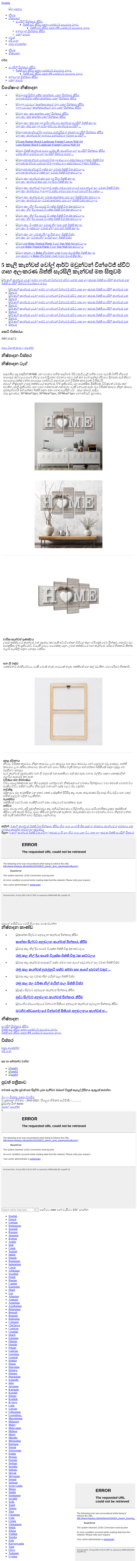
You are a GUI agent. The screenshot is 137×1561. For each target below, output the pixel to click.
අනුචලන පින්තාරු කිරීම (30, 31)
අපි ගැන (14, 40)
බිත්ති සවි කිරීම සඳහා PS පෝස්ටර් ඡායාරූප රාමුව (60, 27)
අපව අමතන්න (18, 43)
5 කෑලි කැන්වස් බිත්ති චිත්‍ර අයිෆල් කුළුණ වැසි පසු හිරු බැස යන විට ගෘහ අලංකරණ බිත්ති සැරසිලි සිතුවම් (71, 832)
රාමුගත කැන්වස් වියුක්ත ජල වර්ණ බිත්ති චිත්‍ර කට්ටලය (49, 172)
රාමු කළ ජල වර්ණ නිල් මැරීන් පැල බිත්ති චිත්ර (44, 237)
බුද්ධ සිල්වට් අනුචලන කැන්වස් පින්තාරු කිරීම (49, 997)
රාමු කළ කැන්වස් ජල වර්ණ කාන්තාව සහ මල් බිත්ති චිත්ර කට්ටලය (56, 200)
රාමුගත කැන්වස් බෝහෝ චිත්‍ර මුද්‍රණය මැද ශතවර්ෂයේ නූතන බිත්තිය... (58, 163)
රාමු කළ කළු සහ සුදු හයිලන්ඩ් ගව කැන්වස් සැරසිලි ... (48, 126)
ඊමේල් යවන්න (10, 1106)
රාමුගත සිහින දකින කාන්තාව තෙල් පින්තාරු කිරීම (46, 98)
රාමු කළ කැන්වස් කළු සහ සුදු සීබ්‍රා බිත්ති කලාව (44, 181)
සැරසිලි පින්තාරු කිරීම (29, 21)
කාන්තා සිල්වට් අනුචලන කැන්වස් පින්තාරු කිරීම (51, 942)
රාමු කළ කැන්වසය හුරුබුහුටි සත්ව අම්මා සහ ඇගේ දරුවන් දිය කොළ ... (59, 191)
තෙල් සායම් (23, 34)
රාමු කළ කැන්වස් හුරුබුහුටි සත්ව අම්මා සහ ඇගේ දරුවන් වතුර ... (63, 969)
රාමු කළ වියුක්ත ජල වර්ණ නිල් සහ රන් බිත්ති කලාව (47, 228)
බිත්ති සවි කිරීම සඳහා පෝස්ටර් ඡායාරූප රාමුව (51, 24)
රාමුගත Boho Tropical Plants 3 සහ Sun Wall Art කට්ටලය (49, 246)
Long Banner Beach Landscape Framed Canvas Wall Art (48, 144)
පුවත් (12, 37)
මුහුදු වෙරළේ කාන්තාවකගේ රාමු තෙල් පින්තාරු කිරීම (48, 107)
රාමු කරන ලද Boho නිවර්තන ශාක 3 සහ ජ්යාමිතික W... (49, 256)
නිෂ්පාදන (14, 18)
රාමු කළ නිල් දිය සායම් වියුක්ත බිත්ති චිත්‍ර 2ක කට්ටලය (49, 209)
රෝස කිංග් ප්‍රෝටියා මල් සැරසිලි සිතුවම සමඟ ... (45, 154)
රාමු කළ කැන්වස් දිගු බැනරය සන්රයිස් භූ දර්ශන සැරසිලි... (51, 135)
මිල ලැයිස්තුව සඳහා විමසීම (18, 1097)
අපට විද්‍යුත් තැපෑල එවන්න (17, 347)
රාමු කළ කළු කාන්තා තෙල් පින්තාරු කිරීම (41, 116)
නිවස (12, 15)
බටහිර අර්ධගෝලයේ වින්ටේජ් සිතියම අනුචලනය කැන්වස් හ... (62, 1011)
